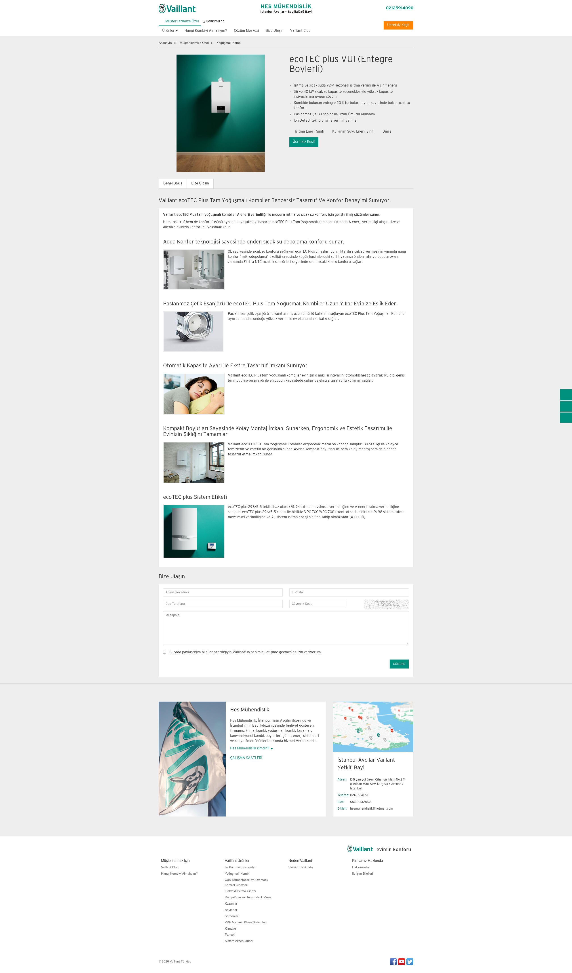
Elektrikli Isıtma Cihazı (240, 891)
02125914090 (399, 8)
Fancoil (230, 934)
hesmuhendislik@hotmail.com (371, 808)
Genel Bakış (172, 183)
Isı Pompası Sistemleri (240, 867)
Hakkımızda (360, 867)
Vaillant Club (300, 30)
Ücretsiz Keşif (398, 25)
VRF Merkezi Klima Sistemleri (246, 922)
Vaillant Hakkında (300, 867)
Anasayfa (165, 42)
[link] (566, 394)
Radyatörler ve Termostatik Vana (248, 897)
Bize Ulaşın (274, 30)
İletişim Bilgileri (362, 873)
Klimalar (230, 928)
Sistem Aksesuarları (239, 941)
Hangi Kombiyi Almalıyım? (206, 30)
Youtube (401, 961)
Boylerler (231, 910)
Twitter (409, 961)
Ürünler (169, 30)
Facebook (393, 961)
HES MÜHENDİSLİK (286, 8)
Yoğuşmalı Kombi (229, 42)
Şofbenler (231, 916)
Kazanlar (231, 903)
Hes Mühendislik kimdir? (249, 748)
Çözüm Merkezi (246, 30)
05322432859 (360, 801)
